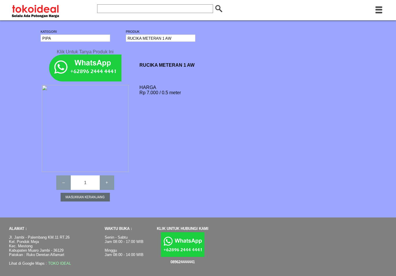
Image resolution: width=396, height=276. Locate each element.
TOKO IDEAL (59, 263)
